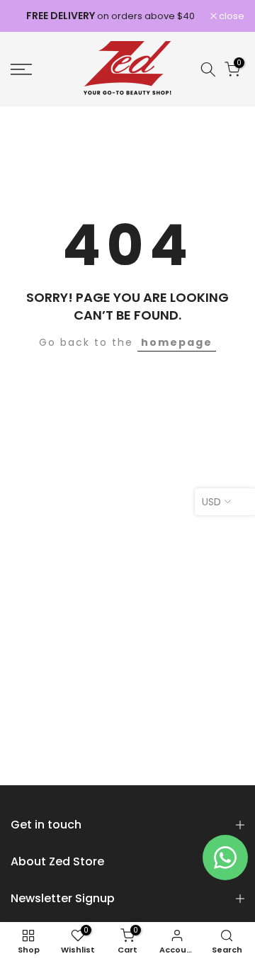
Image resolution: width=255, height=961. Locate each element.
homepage (176, 342)
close (230, 16)
